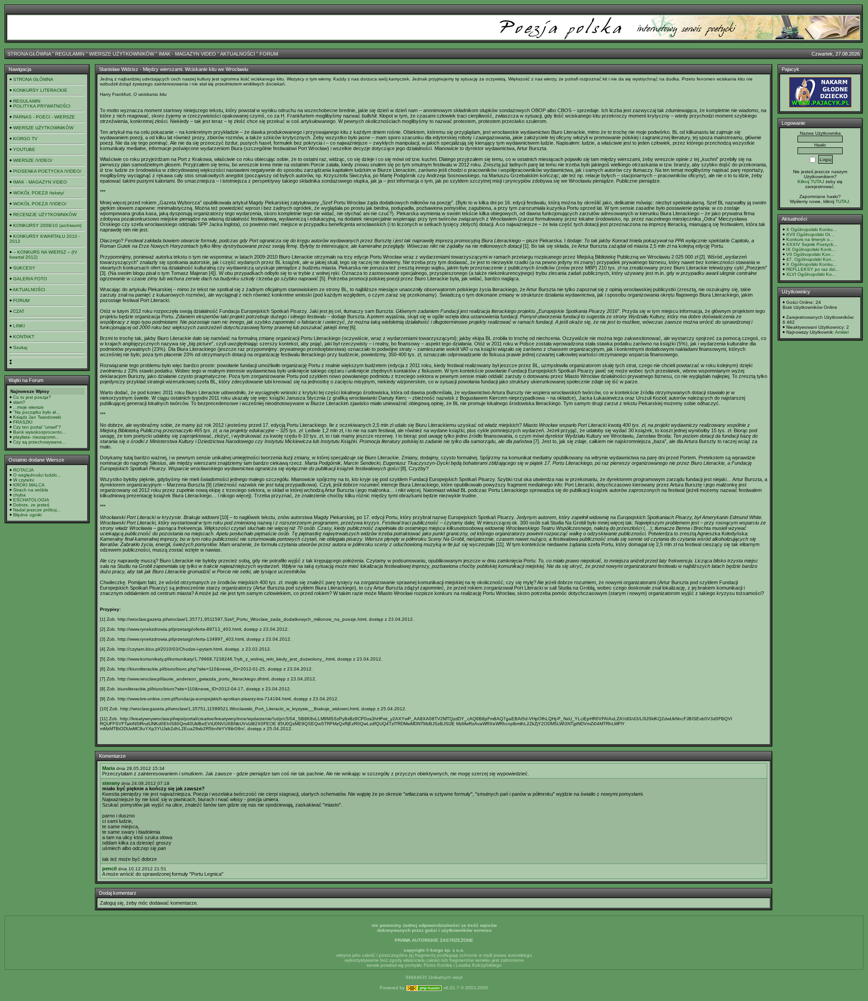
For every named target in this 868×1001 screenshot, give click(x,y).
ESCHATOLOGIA (31, 499)
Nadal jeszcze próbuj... (37, 509)
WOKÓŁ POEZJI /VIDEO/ (39, 203)
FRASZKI (23, 422)
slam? (19, 402)
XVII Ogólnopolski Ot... (810, 234)
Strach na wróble (30, 489)
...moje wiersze (28, 407)
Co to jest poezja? (32, 397)
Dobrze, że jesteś (31, 504)
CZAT (18, 311)
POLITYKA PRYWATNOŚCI (42, 106)
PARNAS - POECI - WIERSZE (44, 116)
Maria (108, 768)
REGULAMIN (70, 54)
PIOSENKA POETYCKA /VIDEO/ (47, 171)
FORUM (268, 54)
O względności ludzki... (37, 474)
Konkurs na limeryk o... (810, 239)
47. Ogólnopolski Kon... (810, 259)
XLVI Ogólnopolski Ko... (811, 274)
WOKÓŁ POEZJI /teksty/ (38, 192)
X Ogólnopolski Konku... (811, 229)
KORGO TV (25, 138)
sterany (111, 783)
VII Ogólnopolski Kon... (810, 254)
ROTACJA (23, 469)
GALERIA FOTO (30, 278)
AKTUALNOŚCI (237, 54)
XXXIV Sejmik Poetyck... (811, 244)
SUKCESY (24, 267)
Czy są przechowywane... (39, 441)
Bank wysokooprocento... (39, 432)
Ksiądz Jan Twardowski (37, 417)
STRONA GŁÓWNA (29, 54)
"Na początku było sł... (36, 412)
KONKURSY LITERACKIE (40, 90)
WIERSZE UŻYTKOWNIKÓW (121, 54)
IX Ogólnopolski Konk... (810, 249)
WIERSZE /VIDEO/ (32, 160)
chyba (19, 494)
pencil (109, 868)
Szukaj (20, 347)
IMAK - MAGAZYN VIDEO (187, 54)
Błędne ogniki (27, 514)
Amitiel (842, 332)
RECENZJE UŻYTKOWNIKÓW (44, 214)
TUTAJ (842, 201)
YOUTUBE (24, 149)
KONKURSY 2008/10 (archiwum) (47, 225)
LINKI (19, 325)
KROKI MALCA (29, 484)
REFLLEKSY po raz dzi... (812, 269)
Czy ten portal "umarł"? (37, 427)
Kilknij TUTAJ (810, 181)
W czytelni (23, 479)
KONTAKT (23, 336)
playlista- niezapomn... (36, 436)
